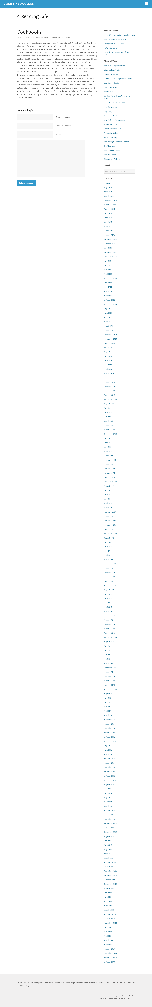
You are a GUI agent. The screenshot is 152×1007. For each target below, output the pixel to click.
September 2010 (110, 832)
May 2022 (108, 287)
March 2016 (108, 560)
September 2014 (110, 637)
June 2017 (108, 495)
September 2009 (110, 884)
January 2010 (109, 867)
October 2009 (109, 880)
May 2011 (107, 798)
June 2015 (108, 598)
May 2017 (107, 499)
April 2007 (108, 936)
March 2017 (108, 508)
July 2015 (108, 594)
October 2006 (109, 962)
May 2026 (108, 187)
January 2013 (109, 724)
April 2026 (108, 192)
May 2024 (108, 248)
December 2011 (110, 767)
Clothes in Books (111, 74)
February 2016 (110, 564)
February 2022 (110, 296)
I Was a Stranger (110, 48)
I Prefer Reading (110, 107)
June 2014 (108, 650)
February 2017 (110, 512)
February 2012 (110, 759)
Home (19, 982)
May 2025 (108, 222)
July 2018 (107, 438)
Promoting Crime (111, 133)
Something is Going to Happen (116, 142)
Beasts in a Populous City (114, 66)
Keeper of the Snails (112, 116)
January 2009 (109, 919)
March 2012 (108, 754)
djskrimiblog (109, 92)
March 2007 (109, 940)
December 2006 (110, 953)
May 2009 (108, 901)
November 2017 (110, 473)
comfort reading (42, 37)
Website (59, 134)
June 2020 (108, 361)
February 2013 (110, 720)
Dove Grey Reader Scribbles (115, 103)
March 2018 (108, 456)
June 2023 (108, 265)
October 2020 (109, 343)
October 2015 (109, 581)
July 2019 (107, 408)
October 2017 (109, 477)
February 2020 (110, 378)
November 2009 (110, 875)
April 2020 (108, 369)
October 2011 (109, 776)
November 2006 (110, 958)
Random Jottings (111, 137)
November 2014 (110, 629)
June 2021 (108, 313)
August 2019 (109, 404)
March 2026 (109, 196)
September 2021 (110, 304)
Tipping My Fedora (112, 159)
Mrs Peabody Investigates (114, 120)
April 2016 (108, 555)
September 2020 (110, 348)
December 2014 (110, 624)
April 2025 (108, 226)
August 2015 (109, 590)
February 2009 (110, 914)
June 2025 (108, 218)
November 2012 (110, 733)
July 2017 (107, 490)
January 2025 (109, 235)
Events (123, 982)
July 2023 (108, 261)
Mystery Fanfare (110, 124)
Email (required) (63, 125)
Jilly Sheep (108, 111)
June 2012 (108, 750)
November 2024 (110, 239)
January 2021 (109, 330)
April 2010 (108, 854)
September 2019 (110, 399)
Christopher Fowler (112, 70)
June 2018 (108, 443)
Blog (26, 986)
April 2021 (108, 322)
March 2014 (108, 663)
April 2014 (108, 659)
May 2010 (108, 849)
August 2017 (109, 486)
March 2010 (108, 858)
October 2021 (109, 300)
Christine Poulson (128, 996)
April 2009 (108, 906)
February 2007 (110, 945)
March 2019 (108, 421)
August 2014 (109, 642)
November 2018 (110, 430)
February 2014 (110, 668)
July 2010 (108, 841)
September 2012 (110, 741)
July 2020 (108, 356)
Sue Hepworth (110, 146)
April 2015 (108, 607)
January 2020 (109, 382)
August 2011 (109, 785)
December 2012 (110, 728)
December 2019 (110, 386)
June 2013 (108, 702)
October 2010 (109, 828)
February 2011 (109, 810)
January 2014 (109, 672)
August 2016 (109, 538)
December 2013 (110, 676)
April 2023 (108, 274)
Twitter (131, 982)
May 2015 (108, 603)
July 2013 (107, 698)
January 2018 (109, 464)
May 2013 (107, 707)
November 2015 (110, 577)
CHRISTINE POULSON (19, 4)
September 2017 (110, 482)
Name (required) (63, 117)
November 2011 (110, 772)
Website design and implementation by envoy (117, 999)
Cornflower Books (111, 83)
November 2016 (110, 525)
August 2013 (109, 694)
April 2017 (108, 503)
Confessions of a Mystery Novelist (118, 79)
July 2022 (108, 283)
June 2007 (108, 927)
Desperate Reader (111, 87)
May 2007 (108, 932)
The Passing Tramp (112, 150)
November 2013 (110, 681)
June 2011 (108, 793)
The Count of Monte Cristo (115, 39)
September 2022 (110, 278)
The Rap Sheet (110, 155)
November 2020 (110, 339)
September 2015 (110, 585)
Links (20, 986)
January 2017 (109, 516)
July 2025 (108, 213)
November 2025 (110, 205)
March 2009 (109, 910)
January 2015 (109, 620)
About (116, 982)
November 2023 (110, 252)
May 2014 (107, 655)
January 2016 (109, 568)
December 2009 (110, 871)
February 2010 (110, 862)
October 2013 (109, 685)
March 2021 (108, 326)
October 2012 (109, 737)
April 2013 (108, 711)
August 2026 (109, 183)
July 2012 (107, 746)
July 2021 (107, 309)
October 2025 (109, 209)
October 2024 (109, 244)
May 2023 (108, 270)
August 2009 (109, 888)
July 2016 (107, 542)
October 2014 (109, 633)
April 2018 (108, 451)
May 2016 (107, 551)
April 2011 (108, 802)
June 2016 (108, 547)
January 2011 (109, 815)
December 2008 (110, 923)
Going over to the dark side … (116, 44)
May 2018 (107, 447)
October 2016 (109, 529)
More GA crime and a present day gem (119, 35)
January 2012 (109, 763)
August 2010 (109, 836)
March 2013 (108, 715)
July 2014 (107, 646)
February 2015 (110, 616)
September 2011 (110, 780)
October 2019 (109, 395)
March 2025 (109, 231)
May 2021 (107, 317)
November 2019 (110, 391)
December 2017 (110, 469)
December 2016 (110, 521)
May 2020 (108, 365)
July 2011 (107, 789)
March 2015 (108, 611)
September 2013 (110, 689)
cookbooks (54, 37)
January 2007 (109, 949)
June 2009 (108, 897)
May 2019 (107, 417)
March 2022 (109, 291)
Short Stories (105, 982)
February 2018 (110, 460)
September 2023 (110, 257)
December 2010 (110, 819)
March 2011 (108, 806)
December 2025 (110, 200)
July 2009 (108, 893)
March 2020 (109, 373)
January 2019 (109, 425)
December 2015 (110, 573)
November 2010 (110, 823)
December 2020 (110, 335)
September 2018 (110, 434)
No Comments (64, 37)
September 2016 (110, 534)
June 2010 (108, 845)
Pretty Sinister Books (112, 129)
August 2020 (109, 352)
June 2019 (108, 412)
